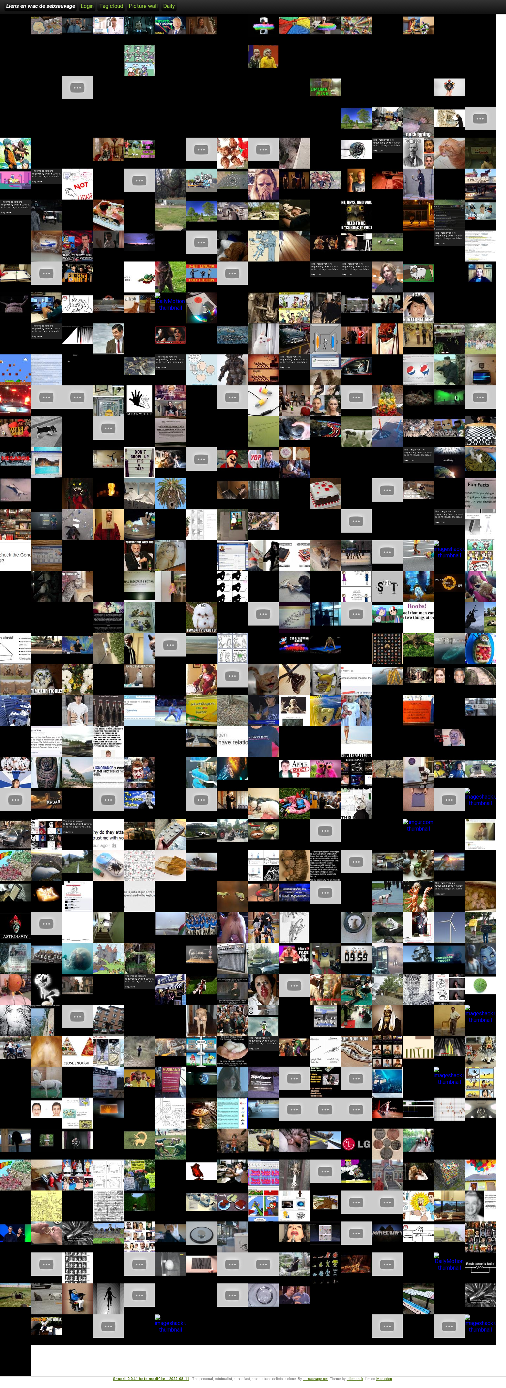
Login (87, 6)
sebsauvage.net (315, 1379)
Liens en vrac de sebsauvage (40, 6)
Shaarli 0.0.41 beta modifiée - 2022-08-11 (151, 1379)
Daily (169, 6)
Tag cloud (111, 6)
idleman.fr (355, 1379)
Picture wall (143, 6)
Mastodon (384, 1379)
